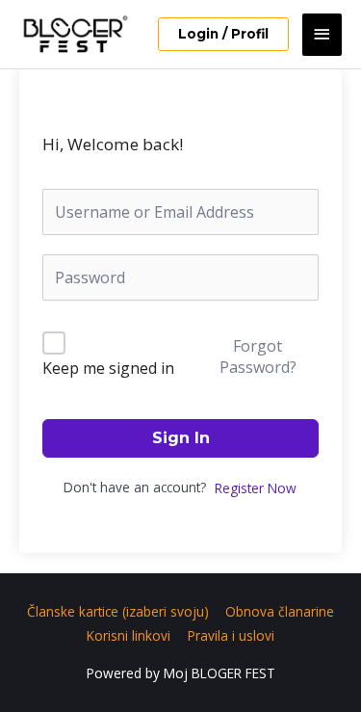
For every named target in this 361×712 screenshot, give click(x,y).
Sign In (181, 438)
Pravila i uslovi (231, 635)
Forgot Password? (258, 356)
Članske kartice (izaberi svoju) (118, 611)
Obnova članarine (279, 611)
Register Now (256, 488)
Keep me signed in (108, 368)
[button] (223, 34)
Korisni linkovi (128, 635)
